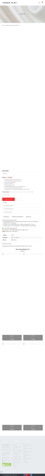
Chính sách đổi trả (16, 454)
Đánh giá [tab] (5, 173)
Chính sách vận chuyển (17, 458)
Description (6, 216)
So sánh (21, 199)
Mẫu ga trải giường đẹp (17, 450)
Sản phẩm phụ (26, 462)
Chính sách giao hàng (17, 456)
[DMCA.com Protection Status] (6, 464)
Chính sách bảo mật (16, 460)
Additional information (17, 216)
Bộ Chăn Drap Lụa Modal (10, 25)
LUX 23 (12, 425)
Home (3, 25)
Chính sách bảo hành (17, 452)
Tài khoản (15, 465)
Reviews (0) (28, 216)
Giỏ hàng (14, 467)
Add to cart (8, 199)
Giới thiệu (15, 445)
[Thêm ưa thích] (17, 199)
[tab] (6, 217)
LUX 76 (33, 425)
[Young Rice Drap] (9, 2)
